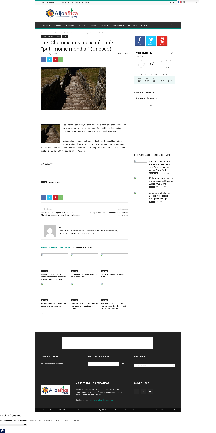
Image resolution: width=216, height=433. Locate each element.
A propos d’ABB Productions (81, 2)
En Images (132, 25)
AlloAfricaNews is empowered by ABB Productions (95, 410)
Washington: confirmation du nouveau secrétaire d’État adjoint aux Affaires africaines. (113, 306)
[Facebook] (167, 2)
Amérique (58, 33)
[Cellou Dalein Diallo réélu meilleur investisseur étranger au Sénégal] (140, 198)
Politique (57, 25)
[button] (172, 25)
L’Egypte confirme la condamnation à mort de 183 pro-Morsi (109, 213)
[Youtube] (173, 2)
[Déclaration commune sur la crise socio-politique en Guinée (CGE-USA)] (140, 183)
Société (82, 25)
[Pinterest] (55, 59)
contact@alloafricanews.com (102, 400)
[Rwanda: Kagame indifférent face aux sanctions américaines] (54, 292)
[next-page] (46, 313)
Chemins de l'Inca (54, 182)
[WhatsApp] (61, 59)
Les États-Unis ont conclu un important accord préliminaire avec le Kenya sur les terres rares (54, 276)
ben (45, 54)
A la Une (44, 271)
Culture (93, 25)
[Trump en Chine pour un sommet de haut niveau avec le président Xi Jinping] (84, 292)
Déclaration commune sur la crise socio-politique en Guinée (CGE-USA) (161, 181)
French (184, 2)
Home (43, 33)
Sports (103, 25)
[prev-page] (42, 313)
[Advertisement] (129, 13)
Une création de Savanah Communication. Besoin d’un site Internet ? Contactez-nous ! (145, 410)
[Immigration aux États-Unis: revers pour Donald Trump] (84, 262)
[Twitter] (170, 2)
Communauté (117, 25)
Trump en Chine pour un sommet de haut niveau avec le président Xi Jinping (84, 306)
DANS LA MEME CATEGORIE (55, 247)
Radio (143, 25)
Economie (70, 25)
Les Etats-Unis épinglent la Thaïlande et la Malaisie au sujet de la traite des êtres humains (60, 213)
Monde (45, 25)
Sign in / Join (66, 2)
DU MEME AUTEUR (82, 247)
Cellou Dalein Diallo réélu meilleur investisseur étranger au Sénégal (160, 196)
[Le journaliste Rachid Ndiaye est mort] (114, 262)
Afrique (151, 202)
